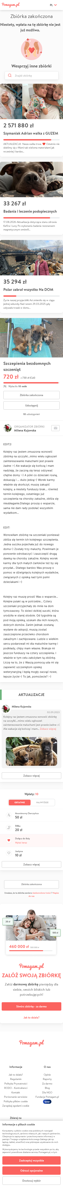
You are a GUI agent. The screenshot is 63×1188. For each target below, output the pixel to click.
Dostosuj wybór (31, 1180)
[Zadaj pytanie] (55, 428)
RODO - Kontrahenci (15, 1087)
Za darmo (47, 1083)
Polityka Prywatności (15, 1083)
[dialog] (31, 1154)
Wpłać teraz (21, 842)
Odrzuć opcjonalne (31, 1170)
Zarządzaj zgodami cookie (15, 1105)
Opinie (47, 1074)
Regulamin (16, 1079)
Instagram (26, 1050)
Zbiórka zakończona (31, 395)
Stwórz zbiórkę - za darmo (31, 1006)
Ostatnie (19, 802)
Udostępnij (31, 405)
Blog (47, 1087)
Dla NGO (47, 1092)
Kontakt (15, 1092)
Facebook (6, 1050)
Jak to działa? (31, 1017)
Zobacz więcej (48, 728)
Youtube (56, 1050)
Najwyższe (42, 802)
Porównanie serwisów (15, 1096)
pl (51, 5)
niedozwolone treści (41, 892)
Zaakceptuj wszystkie (31, 1160)
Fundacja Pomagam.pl (47, 1096)
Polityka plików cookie (16, 1101)
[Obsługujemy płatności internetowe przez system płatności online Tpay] (47, 1101)
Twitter (16, 1050)
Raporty (47, 1079)
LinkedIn (36, 1050)
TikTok (46, 1050)
